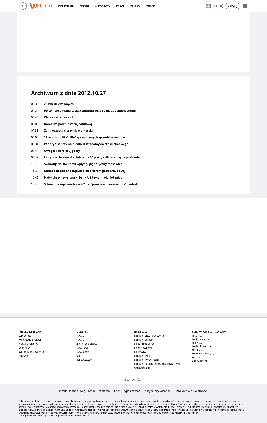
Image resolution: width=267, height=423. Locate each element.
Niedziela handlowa (29, 343)
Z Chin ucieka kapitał (59, 104)
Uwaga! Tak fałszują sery (62, 151)
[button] (218, 6)
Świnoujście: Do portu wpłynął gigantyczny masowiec (83, 164)
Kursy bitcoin (82, 351)
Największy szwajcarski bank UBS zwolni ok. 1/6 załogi (83, 177)
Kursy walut (140, 351)
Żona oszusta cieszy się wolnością (68, 131)
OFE (78, 355)
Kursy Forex (82, 347)
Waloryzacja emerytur (30, 339)
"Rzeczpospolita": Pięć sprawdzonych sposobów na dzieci (85, 137)
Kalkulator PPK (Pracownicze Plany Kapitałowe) (157, 363)
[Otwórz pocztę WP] (208, 6)
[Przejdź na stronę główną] (23, 9)
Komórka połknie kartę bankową (68, 124)
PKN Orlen (24, 355)
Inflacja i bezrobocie (144, 343)
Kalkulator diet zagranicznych (149, 335)
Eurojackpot (25, 335)
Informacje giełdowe (86, 343)
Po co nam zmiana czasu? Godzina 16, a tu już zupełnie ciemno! (90, 111)
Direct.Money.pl (200, 360)
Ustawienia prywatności (190, 391)
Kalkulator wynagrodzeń (146, 359)
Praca (120, 6)
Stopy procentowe (143, 347)
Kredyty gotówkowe (202, 339)
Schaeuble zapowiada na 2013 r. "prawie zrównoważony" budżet (90, 184)
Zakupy (135, 6)
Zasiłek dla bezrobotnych (31, 351)
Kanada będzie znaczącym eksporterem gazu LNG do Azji (85, 171)
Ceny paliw (24, 347)
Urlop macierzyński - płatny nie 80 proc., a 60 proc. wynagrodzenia (92, 157)
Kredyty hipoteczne (201, 346)
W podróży (102, 6)
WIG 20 (80, 335)
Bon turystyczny (84, 359)
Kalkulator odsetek (143, 339)
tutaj (89, 415)
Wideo (150, 6)
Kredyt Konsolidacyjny (203, 353)
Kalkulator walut (142, 355)
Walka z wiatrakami (58, 117)
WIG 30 (80, 339)
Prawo (84, 6)
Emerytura (66, 6)
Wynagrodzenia (142, 367)
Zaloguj (232, 6)
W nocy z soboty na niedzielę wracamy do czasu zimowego (86, 144)
